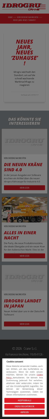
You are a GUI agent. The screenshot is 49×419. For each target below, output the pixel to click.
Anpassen (25, 412)
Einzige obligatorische (24, 406)
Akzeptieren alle (24, 400)
